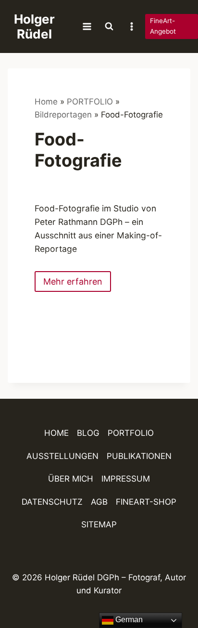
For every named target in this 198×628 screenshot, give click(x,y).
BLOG (88, 433)
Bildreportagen (63, 114)
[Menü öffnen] (87, 26)
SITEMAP (99, 524)
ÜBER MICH (70, 479)
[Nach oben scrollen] (174, 592)
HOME (56, 433)
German (128, 619)
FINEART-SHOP (146, 502)
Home (46, 101)
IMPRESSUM (125, 479)
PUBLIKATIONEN (139, 456)
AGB (99, 502)
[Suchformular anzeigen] (109, 26)
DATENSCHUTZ (52, 502)
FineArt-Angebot (163, 26)
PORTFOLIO (90, 101)
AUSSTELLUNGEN (62, 456)
